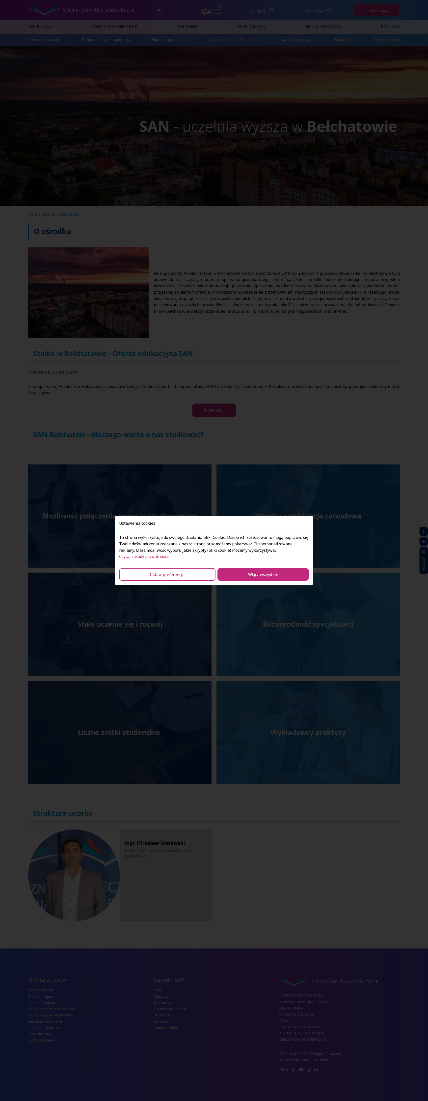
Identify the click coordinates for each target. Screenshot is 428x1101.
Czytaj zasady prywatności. (144, 556)
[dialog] (214, 550)
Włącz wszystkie (263, 574)
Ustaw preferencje (167, 574)
